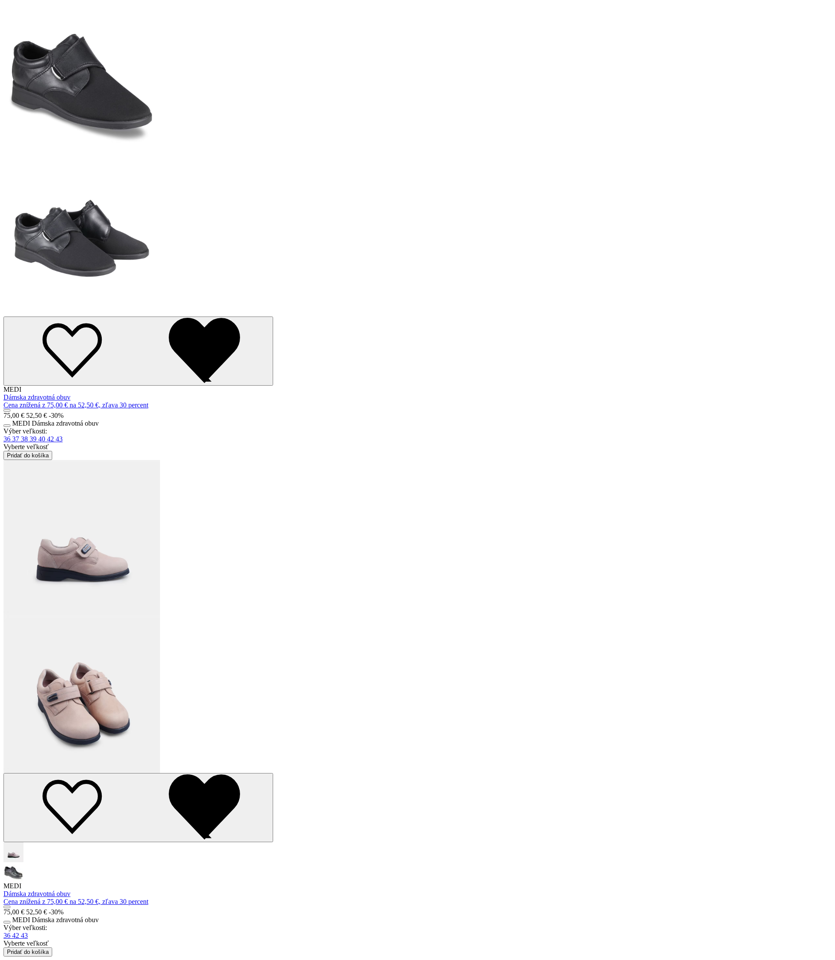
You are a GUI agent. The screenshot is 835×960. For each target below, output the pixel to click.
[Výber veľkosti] (6, 410)
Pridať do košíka (28, 455)
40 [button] (42, 439)
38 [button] (25, 439)
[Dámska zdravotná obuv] (417, 160)
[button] (417, 852)
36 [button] (7, 439)
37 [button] (16, 439)
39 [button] (34, 439)
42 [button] (51, 439)
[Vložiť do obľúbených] (138, 351)
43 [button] (59, 439)
